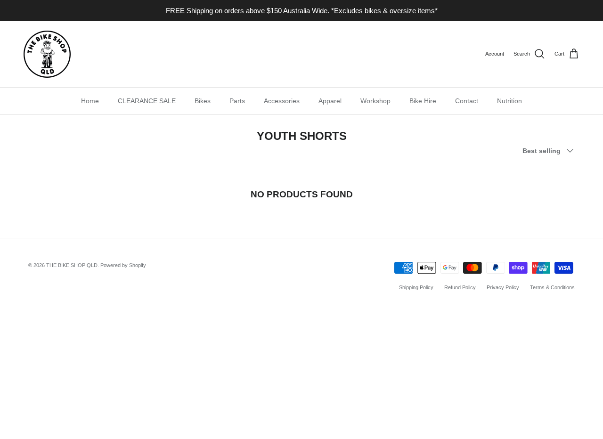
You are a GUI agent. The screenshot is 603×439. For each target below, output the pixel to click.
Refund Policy (460, 287)
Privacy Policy (503, 287)
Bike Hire (422, 101)
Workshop (375, 101)
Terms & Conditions (552, 287)
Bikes (203, 101)
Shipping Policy (416, 287)
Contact (466, 101)
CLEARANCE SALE (147, 101)
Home (90, 101)
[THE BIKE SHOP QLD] (47, 54)
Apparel (330, 101)
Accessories (282, 101)
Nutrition (509, 101)
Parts (237, 101)
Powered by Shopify (123, 265)
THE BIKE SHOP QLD (72, 265)
